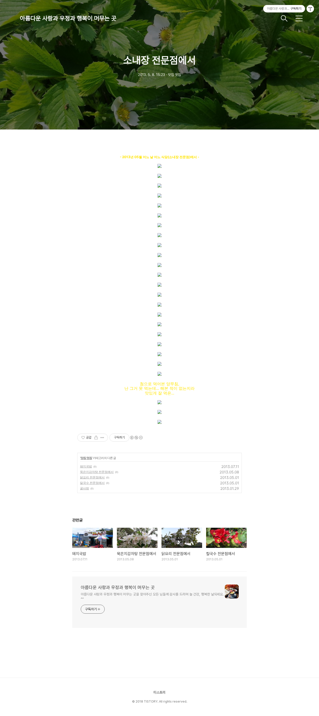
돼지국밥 (86, 466)
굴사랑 (84, 488)
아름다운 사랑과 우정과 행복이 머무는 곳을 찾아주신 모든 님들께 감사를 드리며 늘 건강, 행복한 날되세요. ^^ (152, 596)
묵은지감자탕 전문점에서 (97, 472)
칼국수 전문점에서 (92, 483)
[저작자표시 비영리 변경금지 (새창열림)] (136, 438)
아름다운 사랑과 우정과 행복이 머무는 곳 (68, 18)
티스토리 (159, 692)
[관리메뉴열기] (310, 8)
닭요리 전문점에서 (92, 477)
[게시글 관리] (102, 437)
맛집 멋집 (86, 458)
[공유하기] (96, 437)
